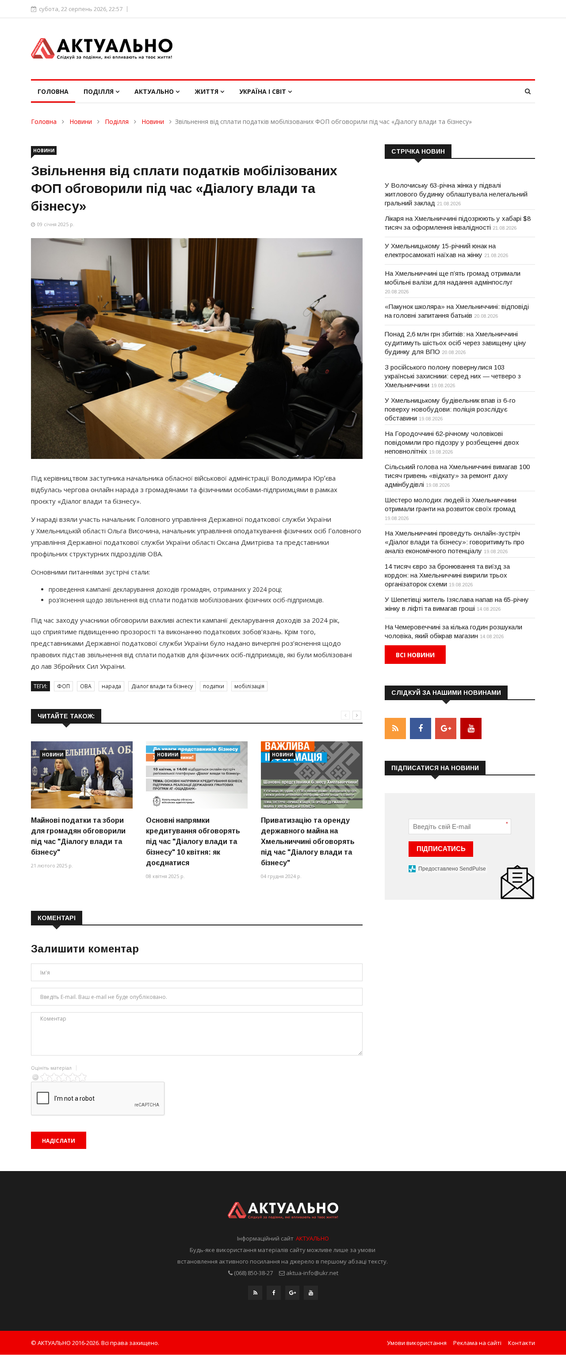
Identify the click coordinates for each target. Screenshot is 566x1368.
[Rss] (255, 1293)
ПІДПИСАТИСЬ (441, 848)
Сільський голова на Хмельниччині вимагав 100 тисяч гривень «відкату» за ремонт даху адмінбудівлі (457, 475)
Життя (207, 91)
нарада (111, 686)
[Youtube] (311, 1293)
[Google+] (292, 1293)
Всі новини (415, 655)
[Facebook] (274, 1293)
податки (213, 686)
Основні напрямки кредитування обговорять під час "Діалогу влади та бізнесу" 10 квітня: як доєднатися (193, 842)
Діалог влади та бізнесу (162, 686)
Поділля (99, 91)
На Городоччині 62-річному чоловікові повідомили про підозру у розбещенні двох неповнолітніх (452, 442)
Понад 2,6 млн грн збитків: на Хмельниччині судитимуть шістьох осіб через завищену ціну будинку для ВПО (455, 342)
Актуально (155, 91)
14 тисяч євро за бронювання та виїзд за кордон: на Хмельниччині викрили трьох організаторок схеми (447, 575)
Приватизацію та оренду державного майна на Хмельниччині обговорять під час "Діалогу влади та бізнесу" (308, 842)
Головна (53, 91)
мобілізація (249, 686)
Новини (80, 121)
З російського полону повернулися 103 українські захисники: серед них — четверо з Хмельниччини (453, 376)
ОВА (86, 686)
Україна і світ (263, 91)
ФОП (63, 686)
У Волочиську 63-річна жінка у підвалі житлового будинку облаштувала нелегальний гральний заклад (456, 194)
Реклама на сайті (477, 1342)
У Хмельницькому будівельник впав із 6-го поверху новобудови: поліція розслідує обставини (450, 409)
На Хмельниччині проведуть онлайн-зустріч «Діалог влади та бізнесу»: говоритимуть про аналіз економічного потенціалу (454, 542)
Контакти (521, 1342)
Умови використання (417, 1342)
